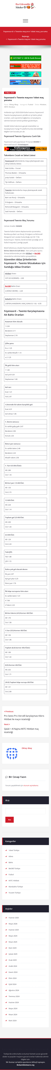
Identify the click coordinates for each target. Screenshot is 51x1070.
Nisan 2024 (13, 1014)
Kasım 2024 (13, 972)
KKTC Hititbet (9, 107)
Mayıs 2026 (13, 924)
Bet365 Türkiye (14, 868)
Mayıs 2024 (13, 1008)
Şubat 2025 (13, 954)
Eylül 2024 (12, 984)
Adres (11, 856)
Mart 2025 (12, 948)
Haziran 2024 (14, 1002)
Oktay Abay (13, 104)
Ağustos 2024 (14, 990)
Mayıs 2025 (13, 936)
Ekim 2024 (12, 978)
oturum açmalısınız (30, 785)
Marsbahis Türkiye (16, 886)
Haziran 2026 (14, 917)
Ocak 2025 (13, 960)
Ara (7, 800)
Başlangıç (25, 36)
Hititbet (43, 104)
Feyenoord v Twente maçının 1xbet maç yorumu (27, 39)
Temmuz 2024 (14, 996)
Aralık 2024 (13, 966)
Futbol (30, 104)
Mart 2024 (12, 1020)
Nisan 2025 (13, 942)
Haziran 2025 (14, 930)
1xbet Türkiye (14, 850)
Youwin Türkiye (15, 892)
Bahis (11, 862)
